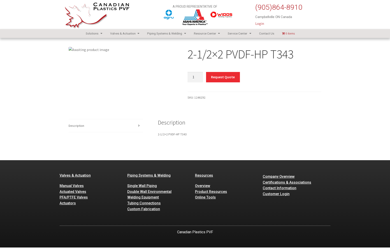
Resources (204, 175)
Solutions (92, 33)
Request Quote (223, 77)
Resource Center (205, 33)
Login (259, 23)
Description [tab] (76, 126)
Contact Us (266, 33)
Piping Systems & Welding (164, 33)
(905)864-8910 (278, 7)
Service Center (237, 33)
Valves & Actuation (123, 33)
